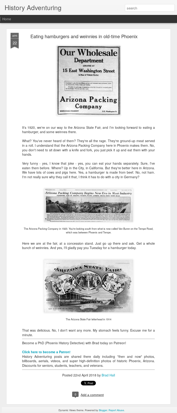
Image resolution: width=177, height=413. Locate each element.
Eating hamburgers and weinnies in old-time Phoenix (84, 36)
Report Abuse (116, 410)
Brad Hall (108, 375)
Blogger (103, 410)
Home (6, 19)
